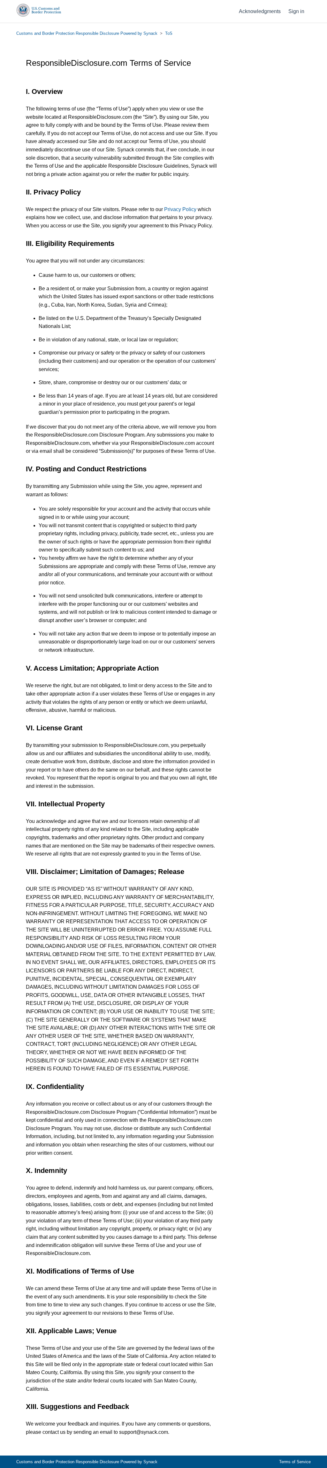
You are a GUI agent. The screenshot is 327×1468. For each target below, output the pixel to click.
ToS (168, 33)
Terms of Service (295, 1461)
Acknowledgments (260, 11)
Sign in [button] (296, 11)
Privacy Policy (180, 209)
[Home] (38, 15)
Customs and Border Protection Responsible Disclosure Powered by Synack (86, 33)
